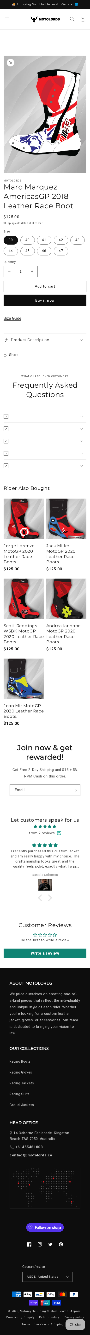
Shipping (9, 223)
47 (61, 251)
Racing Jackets (22, 1083)
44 (11, 251)
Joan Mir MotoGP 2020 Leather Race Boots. (24, 711)
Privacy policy (74, 1317)
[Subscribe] (75, 790)
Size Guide (12, 318)
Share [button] (14, 354)
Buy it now (45, 300)
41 (44, 240)
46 (44, 251)
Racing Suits (20, 1094)
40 (27, 240)
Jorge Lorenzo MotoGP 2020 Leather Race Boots (19, 553)
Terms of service (34, 1324)
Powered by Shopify (20, 1317)
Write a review (45, 953)
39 (11, 240)
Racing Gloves (21, 1072)
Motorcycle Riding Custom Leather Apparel (51, 1311)
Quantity (10, 262)
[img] (45, 826)
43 (77, 240)
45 (27, 251)
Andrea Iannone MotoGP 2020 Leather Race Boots (63, 633)
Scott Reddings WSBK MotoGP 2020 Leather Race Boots (24, 633)
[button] (7, 19)
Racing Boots (20, 1061)
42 (61, 240)
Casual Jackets (22, 1105)
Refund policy (49, 1317)
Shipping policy (62, 1324)
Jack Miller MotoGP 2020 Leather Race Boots (61, 553)
